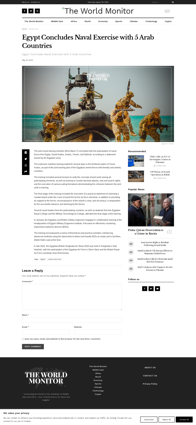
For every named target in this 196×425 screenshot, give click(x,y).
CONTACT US (150, 375)
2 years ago (160, 178)
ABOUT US (150, 367)
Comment (27, 281)
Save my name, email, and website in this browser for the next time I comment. (63, 339)
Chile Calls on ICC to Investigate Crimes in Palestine (160, 159)
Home (24, 29)
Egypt (43, 259)
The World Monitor (33, 21)
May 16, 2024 (27, 60)
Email (25, 327)
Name (25, 315)
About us (25, 2)
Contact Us (35, 2)
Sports (118, 21)
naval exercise (54, 259)
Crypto (168, 21)
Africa (74, 21)
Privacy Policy (150, 384)
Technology (151, 21)
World (88, 21)
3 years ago (160, 166)
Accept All (184, 419)
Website (78, 327)
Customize (149, 419)
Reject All (166, 419)
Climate (134, 21)
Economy (103, 21)
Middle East (57, 21)
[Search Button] (172, 2)
